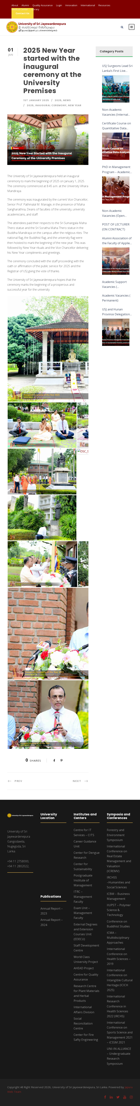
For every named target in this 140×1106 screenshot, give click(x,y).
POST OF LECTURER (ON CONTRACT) (115, 226)
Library (35, 9)
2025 (58, 100)
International (88, 5)
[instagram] (131, 1097)
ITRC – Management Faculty (83, 896)
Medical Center (19, 9)
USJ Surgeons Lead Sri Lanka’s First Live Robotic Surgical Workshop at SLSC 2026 (117, 68)
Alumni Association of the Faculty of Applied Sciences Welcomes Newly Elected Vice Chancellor (117, 241)
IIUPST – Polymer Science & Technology (119, 910)
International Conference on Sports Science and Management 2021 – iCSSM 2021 (120, 1032)
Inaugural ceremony (51, 105)
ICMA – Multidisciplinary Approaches (118, 938)
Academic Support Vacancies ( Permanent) (114, 284)
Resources (104, 5)
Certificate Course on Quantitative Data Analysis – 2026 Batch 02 (116, 126)
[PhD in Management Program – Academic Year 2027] (115, 190)
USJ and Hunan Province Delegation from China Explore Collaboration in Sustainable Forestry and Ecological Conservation (116, 312)
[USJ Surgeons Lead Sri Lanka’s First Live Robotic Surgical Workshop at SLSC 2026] (115, 89)
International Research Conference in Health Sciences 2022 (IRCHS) (117, 1006)
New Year (74, 105)
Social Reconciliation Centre (83, 1023)
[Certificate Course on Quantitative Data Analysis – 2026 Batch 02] (115, 146)
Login (59, 5)
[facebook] (105, 1097)
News (67, 100)
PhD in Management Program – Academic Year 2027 (116, 169)
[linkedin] (111, 1097)
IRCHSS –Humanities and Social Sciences (118, 882)
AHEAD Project (84, 968)
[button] (71, 349)
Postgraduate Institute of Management (83, 880)
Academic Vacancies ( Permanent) (116, 298)
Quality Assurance (42, 5)
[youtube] (124, 1097)
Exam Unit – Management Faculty (83, 913)
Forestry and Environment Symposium (116, 835)
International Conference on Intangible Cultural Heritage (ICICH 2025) (120, 980)
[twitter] (118, 1097)
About (14, 5)
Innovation (71, 5)
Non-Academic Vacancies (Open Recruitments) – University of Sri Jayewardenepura (114, 213)
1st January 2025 (36, 100)
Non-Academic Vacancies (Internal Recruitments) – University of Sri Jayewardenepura (115, 112)
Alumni (25, 5)
